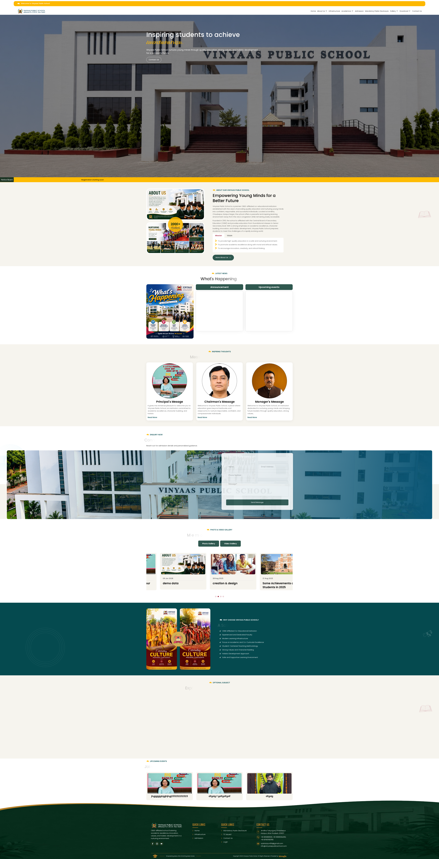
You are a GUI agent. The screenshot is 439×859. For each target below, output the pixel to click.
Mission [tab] (218, 235)
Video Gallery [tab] (230, 543)
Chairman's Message (219, 402)
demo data (261, 583)
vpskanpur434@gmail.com (272, 843)
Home (313, 11)
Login (225, 842)
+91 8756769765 (267, 840)
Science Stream (169, 708)
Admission (359, 11)
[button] (215, 596)
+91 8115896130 (266, 837)
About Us (321, 11)
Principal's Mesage (169, 402)
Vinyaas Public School (222, 206)
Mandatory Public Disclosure (377, 11)
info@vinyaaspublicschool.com (274, 846)
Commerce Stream (219, 708)
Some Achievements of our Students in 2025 (171, 585)
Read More (152, 417)
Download (404, 11)
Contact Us (417, 11)
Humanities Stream (269, 708)
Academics (346, 11)
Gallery (393, 11)
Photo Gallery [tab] (208, 543)
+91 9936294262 (279, 837)
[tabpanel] (248, 245)
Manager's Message (269, 402)
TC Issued (227, 834)
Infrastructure (334, 11)
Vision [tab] (229, 235)
